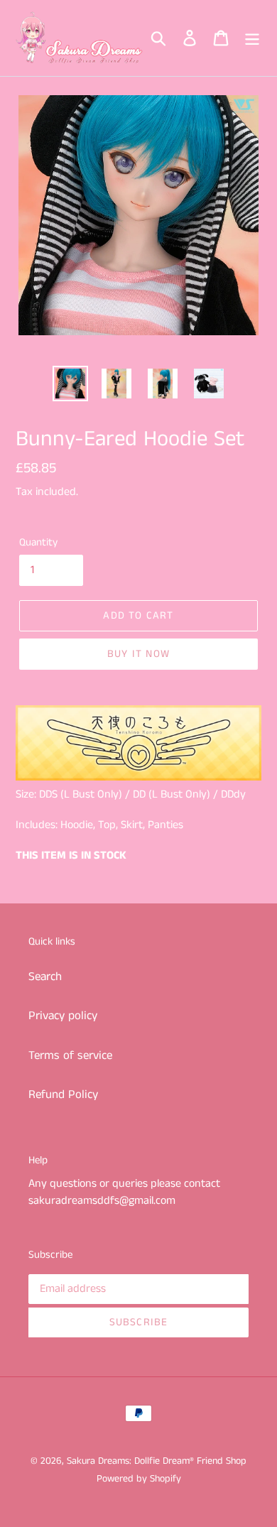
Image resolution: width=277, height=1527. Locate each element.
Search (45, 976)
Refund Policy (63, 1094)
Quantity (38, 542)
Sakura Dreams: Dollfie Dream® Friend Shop (156, 1461)
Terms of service (70, 1055)
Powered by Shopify (139, 1479)
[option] (71, 383)
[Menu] (252, 38)
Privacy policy (62, 1015)
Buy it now (138, 653)
